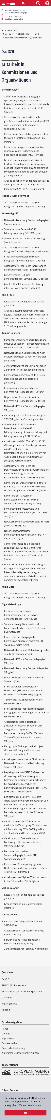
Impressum (8, 1038)
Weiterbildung (9, 1003)
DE (23, 3)
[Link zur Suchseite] (38, 3)
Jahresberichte (24, 33)
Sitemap (6, 1033)
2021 (37, 33)
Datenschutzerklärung (14, 1048)
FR (29, 3)
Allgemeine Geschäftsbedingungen (20, 1052)
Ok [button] (25, 1112)
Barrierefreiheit (10, 1043)
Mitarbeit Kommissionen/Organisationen (23, 37)
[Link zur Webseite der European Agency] (25, 1074)
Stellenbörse (8, 997)
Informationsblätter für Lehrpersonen (22, 991)
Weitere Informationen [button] (30, 1105)
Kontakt (6, 1009)
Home (5, 1028)
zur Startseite (11, 30)
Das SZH (9, 33)
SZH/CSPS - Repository (14, 985)
